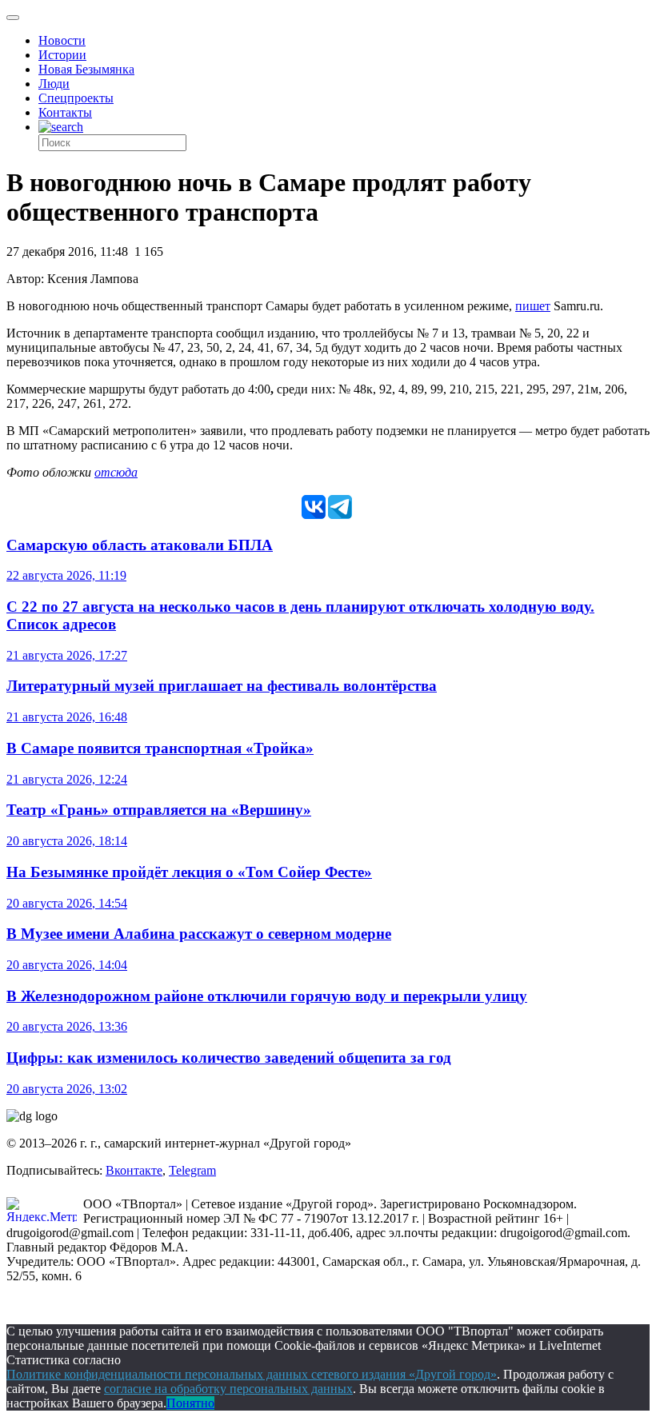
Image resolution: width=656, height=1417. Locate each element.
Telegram (192, 1170)
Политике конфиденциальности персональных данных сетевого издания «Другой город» (251, 1374)
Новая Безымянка (86, 69)
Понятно (190, 1403)
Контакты (65, 112)
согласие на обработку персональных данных (228, 1388)
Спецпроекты (76, 98)
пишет (532, 306)
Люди (54, 83)
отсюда (116, 472)
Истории (62, 55)
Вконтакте (134, 1170)
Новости (62, 40)
